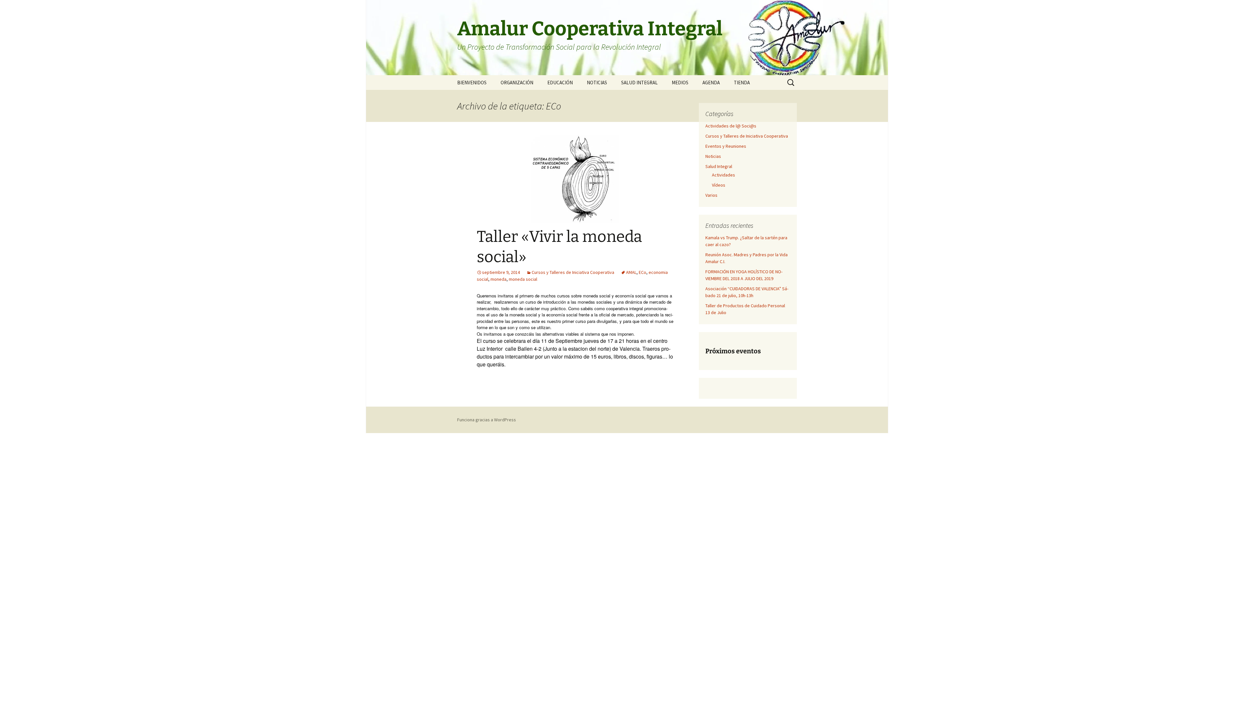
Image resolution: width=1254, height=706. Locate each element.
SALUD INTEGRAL (639, 82)
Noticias (713, 156)
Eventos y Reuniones (725, 146)
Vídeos (718, 185)
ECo (642, 272)
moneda (498, 279)
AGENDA (711, 82)
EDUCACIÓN (560, 82)
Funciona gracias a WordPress (486, 420)
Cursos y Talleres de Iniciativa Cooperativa (573, 272)
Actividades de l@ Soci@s (730, 126)
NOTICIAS (597, 82)
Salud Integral (718, 166)
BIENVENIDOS (472, 82)
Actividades (723, 175)
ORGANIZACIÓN (517, 82)
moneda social (523, 279)
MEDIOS (680, 82)
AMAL (631, 272)
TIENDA (742, 82)
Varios (711, 195)
